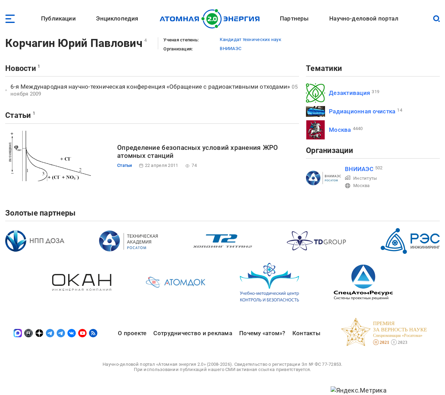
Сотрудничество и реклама (192, 333)
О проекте (132, 333)
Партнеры (294, 18)
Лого (211, 19)
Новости (20, 68)
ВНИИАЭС (230, 48)
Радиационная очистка (362, 111)
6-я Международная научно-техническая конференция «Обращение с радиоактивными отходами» (150, 86)
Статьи (18, 115)
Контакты (306, 333)
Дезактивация (349, 92)
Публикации (58, 18)
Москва (340, 129)
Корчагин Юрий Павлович (74, 43)
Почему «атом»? (262, 333)
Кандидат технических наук (250, 39)
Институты (365, 178)
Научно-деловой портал (363, 18)
